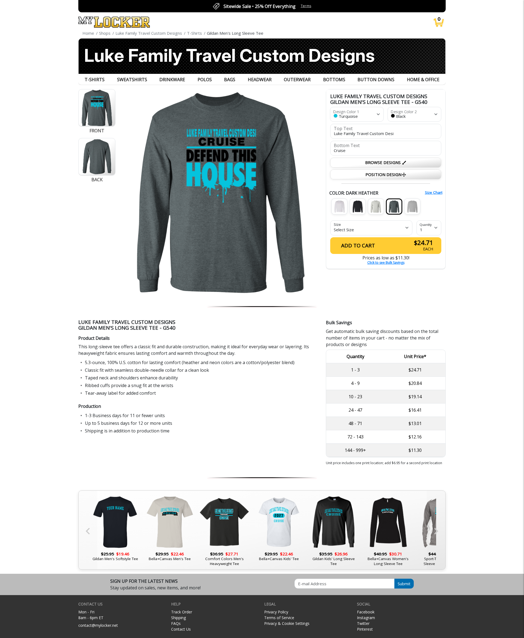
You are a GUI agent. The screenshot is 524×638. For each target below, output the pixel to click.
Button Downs (376, 80)
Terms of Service (279, 617)
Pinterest (365, 629)
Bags (229, 80)
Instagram (366, 617)
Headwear (260, 80)
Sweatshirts (132, 80)
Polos (205, 80)
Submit (404, 583)
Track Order (181, 611)
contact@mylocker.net (98, 625)
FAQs (176, 623)
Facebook (365, 611)
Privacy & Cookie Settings (286, 623)
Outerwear (297, 80)
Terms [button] (306, 6)
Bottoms (334, 80)
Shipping (178, 617)
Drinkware (172, 80)
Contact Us (181, 629)
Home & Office (423, 80)
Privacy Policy (276, 611)
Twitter (363, 623)
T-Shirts (95, 80)
